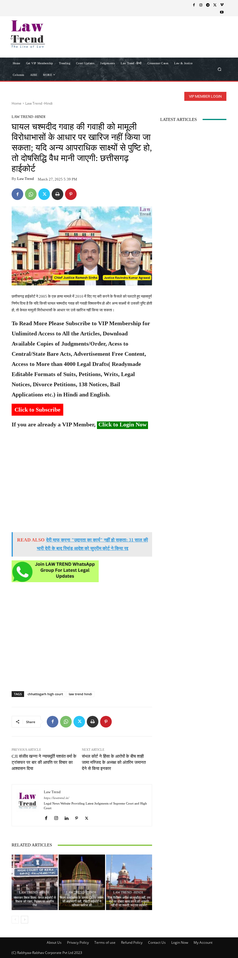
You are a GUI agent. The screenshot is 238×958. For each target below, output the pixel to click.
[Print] (57, 194)
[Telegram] (207, 4)
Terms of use (105, 942)
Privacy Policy (78, 942)
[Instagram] (200, 4)
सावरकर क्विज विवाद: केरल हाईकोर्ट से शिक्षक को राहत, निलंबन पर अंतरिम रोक (35, 901)
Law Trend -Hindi (39, 103)
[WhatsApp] (31, 194)
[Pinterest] (71, 194)
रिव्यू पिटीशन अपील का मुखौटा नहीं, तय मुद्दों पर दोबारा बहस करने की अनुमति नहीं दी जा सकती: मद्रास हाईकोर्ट (129, 901)
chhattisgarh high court (45, 694)
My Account (203, 942)
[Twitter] (214, 4)
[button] (219, 69)
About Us (54, 942)
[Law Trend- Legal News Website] (41, 34)
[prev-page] (15, 919)
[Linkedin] (66, 816)
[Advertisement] (81, 482)
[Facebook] (193, 4)
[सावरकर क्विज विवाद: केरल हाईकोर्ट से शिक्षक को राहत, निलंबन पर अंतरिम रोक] (35, 882)
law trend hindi (80, 694)
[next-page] (24, 919)
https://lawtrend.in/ (56, 798)
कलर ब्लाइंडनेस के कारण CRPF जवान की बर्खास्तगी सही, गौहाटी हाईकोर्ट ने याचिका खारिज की (81, 901)
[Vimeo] (221, 4)
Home (16, 103)
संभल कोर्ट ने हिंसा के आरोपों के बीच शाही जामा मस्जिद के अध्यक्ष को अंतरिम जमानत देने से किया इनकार (114, 762)
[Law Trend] (27, 805)
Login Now (179, 942)
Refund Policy (132, 942)
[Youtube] (221, 11)
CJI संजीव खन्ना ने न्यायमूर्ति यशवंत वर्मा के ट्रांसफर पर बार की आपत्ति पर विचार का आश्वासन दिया (44, 762)
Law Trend (25, 178)
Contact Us (157, 942)
